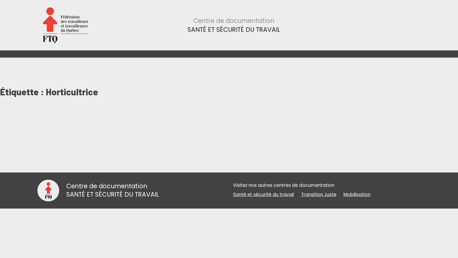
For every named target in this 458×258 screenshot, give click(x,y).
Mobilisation (357, 194)
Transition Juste (318, 194)
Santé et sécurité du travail (263, 194)
